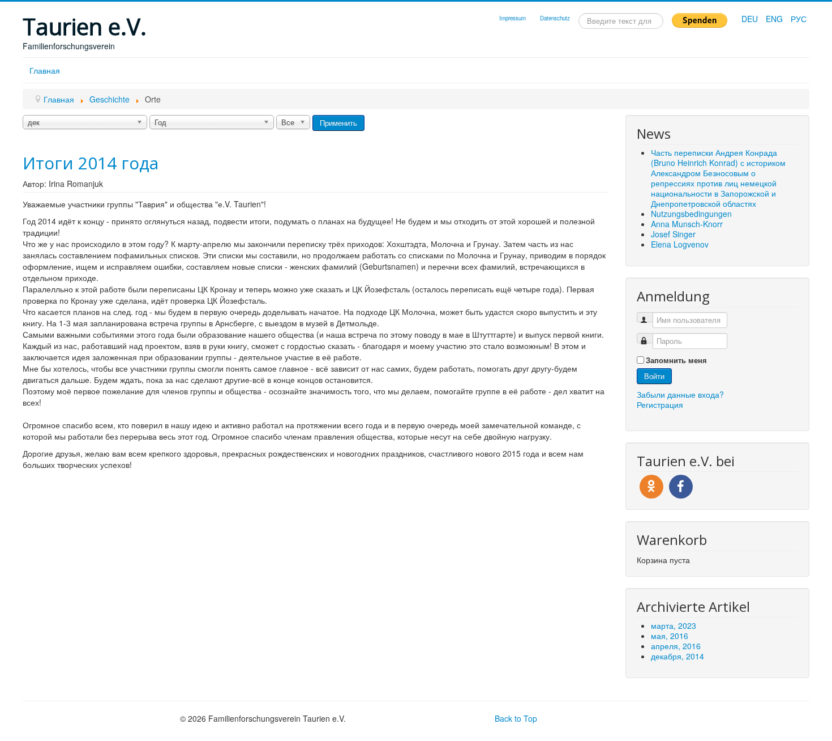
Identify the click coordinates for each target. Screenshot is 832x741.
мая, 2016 (669, 635)
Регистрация (660, 404)
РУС (799, 18)
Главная (44, 70)
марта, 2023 (673, 625)
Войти (654, 375)
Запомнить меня (676, 360)
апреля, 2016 (676, 645)
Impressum (512, 18)
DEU (750, 18)
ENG (775, 18)
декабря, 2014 (677, 656)
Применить (338, 122)
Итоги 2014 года (90, 162)
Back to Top (516, 718)
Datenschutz (555, 18)
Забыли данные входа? (680, 394)
